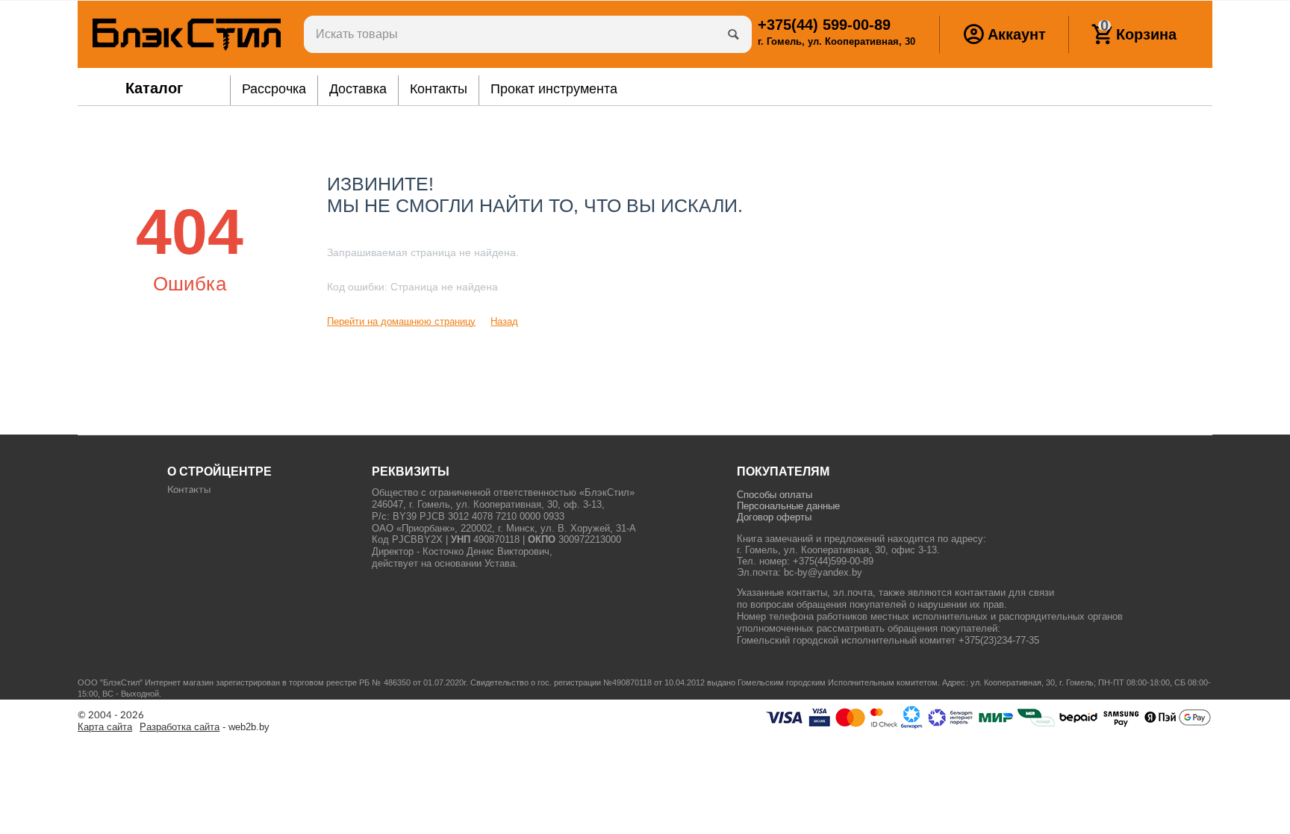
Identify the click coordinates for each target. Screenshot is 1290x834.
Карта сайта (105, 727)
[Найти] (733, 34)
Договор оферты (774, 517)
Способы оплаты (774, 494)
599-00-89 (824, 24)
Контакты (189, 490)
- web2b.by (204, 727)
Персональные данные (788, 505)
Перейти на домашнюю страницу (401, 321)
